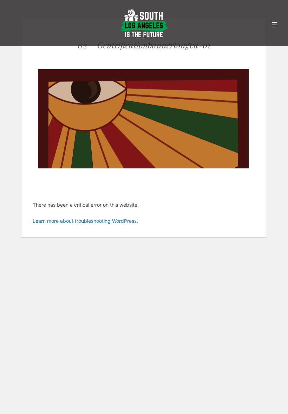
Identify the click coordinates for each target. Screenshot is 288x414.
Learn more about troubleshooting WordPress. (85, 221)
